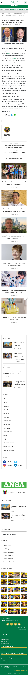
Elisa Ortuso (5, 525)
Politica (6, 417)
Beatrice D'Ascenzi (7, 24)
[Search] (25, 2)
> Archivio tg (5, 549)
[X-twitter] (15, 624)
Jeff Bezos (4, 121)
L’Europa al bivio (7, 365)
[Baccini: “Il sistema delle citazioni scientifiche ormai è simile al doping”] (14, 225)
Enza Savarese (15, 519)
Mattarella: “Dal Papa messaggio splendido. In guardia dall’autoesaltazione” (19, 384)
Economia (7, 413)
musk (11, 121)
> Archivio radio (6, 545)
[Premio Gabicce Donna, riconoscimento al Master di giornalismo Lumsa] (14, 171)
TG (5, 439)
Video (6, 435)
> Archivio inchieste (7, 558)
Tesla (8, 53)
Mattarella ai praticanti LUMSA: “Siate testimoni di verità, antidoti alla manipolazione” (13, 373)
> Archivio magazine (7, 555)
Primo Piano (8, 432)
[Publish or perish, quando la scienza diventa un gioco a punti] (14, 306)
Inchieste (7, 428)
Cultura (9, 13)
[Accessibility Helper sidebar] (26, 298)
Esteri (6, 402)
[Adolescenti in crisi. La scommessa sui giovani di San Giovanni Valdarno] (7, 345)
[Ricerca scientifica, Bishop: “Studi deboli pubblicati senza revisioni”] (14, 252)
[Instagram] (11, 624)
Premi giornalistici (5, 660)
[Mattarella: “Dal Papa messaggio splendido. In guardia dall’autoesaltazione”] (7, 384)
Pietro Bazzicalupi (16, 510)
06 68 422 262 (5, 639)
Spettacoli (7, 421)
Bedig (19, 673)
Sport (6, 410)
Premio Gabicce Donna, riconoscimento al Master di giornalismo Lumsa (19, 356)
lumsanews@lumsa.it (6, 643)
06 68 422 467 (5, 650)
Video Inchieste (9, 443)
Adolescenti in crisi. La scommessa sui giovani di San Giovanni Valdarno (19, 345)
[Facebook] (7, 624)
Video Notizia (8, 446)
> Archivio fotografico (7, 552)
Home (2, 13)
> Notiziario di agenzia (7, 562)
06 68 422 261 (4, 641)
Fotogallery (7, 424)
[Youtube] (19, 624)
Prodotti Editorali (5, 662)
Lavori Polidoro (9, 450)
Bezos (14, 58)
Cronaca (7, 399)
